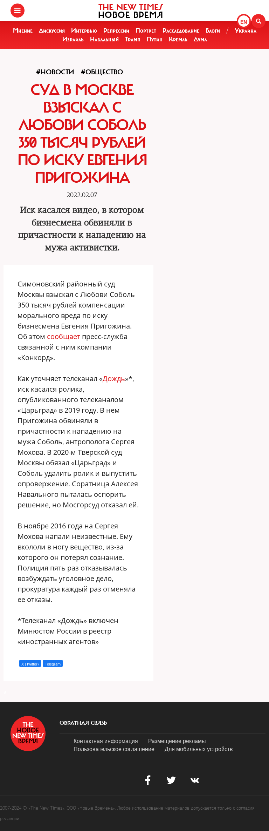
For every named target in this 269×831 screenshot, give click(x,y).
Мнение (23, 30)
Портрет (146, 30)
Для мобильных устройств (199, 749)
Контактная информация (106, 741)
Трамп (132, 39)
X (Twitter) (30, 664)
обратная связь (83, 723)
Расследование (181, 30)
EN (243, 21)
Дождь (114, 378)
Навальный (104, 39)
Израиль (73, 39)
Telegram (53, 664)
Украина (245, 30)
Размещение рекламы (177, 741)
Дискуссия (52, 30)
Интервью (84, 30)
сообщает (63, 336)
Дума (200, 39)
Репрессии (116, 30)
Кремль (178, 39)
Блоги (213, 30)
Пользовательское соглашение (114, 749)
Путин (155, 39)
